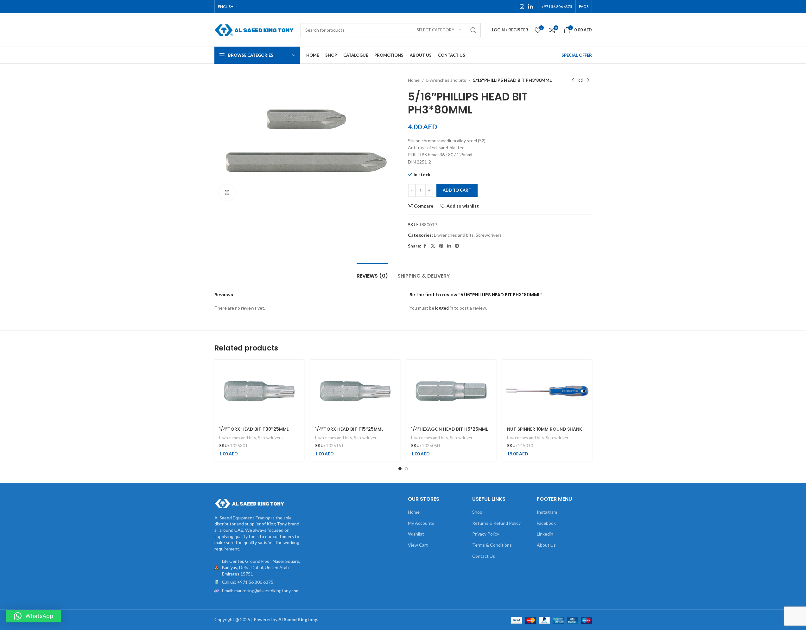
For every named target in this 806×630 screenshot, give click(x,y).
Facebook (546, 523)
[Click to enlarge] (227, 192)
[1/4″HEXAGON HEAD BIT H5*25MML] (451, 391)
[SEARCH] (473, 30)
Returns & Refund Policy (496, 523)
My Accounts (421, 523)
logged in (444, 308)
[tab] (372, 272)
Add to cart (457, 190)
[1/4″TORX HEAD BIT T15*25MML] (355, 391)
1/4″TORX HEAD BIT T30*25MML (254, 429)
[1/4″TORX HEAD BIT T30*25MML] (259, 391)
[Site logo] (254, 29)
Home (414, 80)
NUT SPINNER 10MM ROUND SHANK (544, 429)
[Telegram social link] (457, 246)
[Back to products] (580, 80)
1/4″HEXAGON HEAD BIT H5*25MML (449, 429)
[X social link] (433, 246)
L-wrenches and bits (446, 80)
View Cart (418, 545)
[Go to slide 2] (406, 468)
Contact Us (483, 556)
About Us (546, 545)
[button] (33, 616)
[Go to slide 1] (400, 468)
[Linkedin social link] (530, 6)
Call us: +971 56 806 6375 (247, 582)
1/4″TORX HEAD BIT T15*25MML (349, 429)
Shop (477, 512)
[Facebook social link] (425, 246)
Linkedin (545, 534)
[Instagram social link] (521, 6)
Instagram (547, 512)
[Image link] (249, 502)
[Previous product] (573, 80)
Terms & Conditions (492, 545)
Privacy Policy (485, 534)
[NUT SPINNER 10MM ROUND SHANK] (547, 391)
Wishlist (416, 534)
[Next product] (588, 80)
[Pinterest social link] (441, 246)
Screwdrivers (489, 235)
